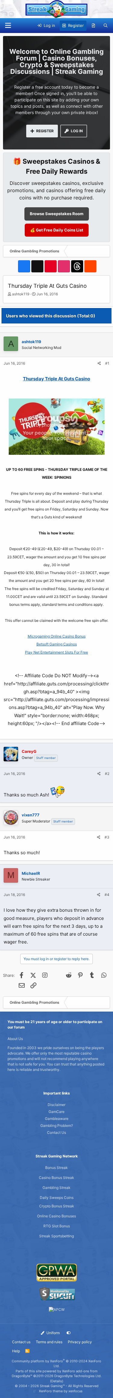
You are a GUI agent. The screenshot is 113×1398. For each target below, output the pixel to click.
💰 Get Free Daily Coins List (56, 230)
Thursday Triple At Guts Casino (56, 379)
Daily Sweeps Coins (57, 1197)
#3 (107, 837)
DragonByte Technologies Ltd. (78, 1376)
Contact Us (56, 1132)
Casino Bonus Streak (56, 1177)
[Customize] (68, 1332)
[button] (7, 25)
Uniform (53, 1333)
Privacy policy (80, 1342)
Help (16, 1351)
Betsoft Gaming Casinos (56, 644)
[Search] (105, 26)
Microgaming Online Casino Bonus (57, 636)
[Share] (99, 363)
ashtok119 (20, 294)
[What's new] (93, 26)
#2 (107, 773)
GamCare (56, 1111)
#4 (107, 894)
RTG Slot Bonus (56, 1226)
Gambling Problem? (56, 1125)
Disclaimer (56, 1104)
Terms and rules (49, 1342)
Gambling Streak (56, 1187)
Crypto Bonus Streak (56, 1206)
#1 (107, 363)
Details (56, 1381)
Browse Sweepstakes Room (56, 213)
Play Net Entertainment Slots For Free (56, 652)
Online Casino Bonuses (56, 1216)
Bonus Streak (56, 1167)
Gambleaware (56, 1118)
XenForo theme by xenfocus (61, 1391)
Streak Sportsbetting (56, 1236)
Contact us (21, 1342)
